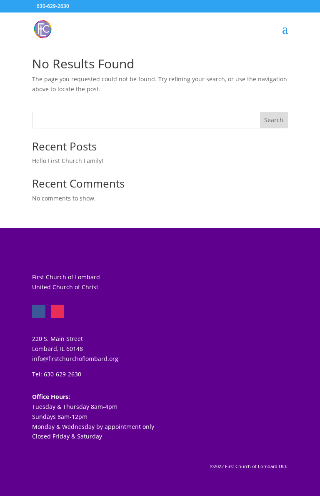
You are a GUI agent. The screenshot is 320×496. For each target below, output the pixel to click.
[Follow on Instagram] (57, 311)
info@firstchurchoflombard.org (75, 359)
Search (273, 120)
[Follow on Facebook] (38, 311)
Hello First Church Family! (67, 161)
